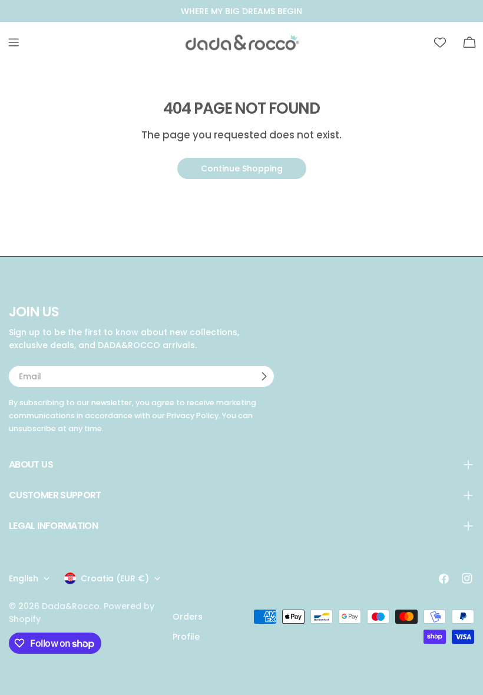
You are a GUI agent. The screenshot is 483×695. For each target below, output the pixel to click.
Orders (188, 617)
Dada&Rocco (71, 606)
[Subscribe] (264, 376)
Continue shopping (242, 168)
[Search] (410, 42)
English (23, 578)
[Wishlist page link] (440, 42)
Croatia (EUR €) (115, 578)
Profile (186, 637)
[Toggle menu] (13, 42)
